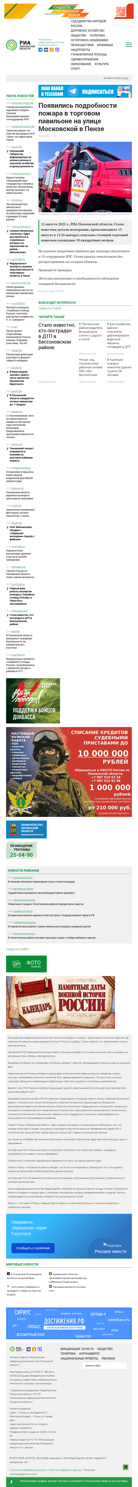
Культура (102, 64)
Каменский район (23, 877)
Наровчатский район (24, 922)
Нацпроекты (80, 50)
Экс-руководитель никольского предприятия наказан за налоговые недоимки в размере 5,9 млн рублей (20, 212)
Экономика (18, 488)
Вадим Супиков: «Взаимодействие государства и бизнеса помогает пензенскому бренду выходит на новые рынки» (19, 185)
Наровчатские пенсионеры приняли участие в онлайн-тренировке (18, 555)
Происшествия (82, 45)
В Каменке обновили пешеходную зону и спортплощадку (41, 881)
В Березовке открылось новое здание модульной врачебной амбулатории (20, 476)
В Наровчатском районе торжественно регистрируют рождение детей (49, 926)
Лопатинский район (24, 900)
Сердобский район (23, 888)
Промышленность (21, 173)
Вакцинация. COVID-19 (77, 1349)
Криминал (105, 45)
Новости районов (23, 870)
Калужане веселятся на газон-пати (67, 1289)
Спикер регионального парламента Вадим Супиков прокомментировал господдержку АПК (19, 113)
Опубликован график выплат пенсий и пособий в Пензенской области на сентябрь (74, 1480)
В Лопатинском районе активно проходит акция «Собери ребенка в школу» (52, 937)
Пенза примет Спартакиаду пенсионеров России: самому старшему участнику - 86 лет (18, 337)
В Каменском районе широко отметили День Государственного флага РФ (51, 915)
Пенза (125, 78)
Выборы (16, 631)
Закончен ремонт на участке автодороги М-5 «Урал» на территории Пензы (20, 135)
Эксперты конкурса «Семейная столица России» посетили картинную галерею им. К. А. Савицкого (20, 313)
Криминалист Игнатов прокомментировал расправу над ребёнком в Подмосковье (68, 1278)
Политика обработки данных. (65, 1470)
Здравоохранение (84, 59)
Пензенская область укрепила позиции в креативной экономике (19, 495)
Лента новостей (20, 96)
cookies (33, 1474)
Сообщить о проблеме (33, 1248)
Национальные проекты (79, 1358)
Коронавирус (89, 1353)
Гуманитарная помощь (89, 54)
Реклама (108, 1358)
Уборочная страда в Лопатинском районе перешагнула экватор (46, 904)
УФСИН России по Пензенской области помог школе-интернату (20, 574)
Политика (97, 35)
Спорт (75, 69)
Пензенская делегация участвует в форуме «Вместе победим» (19, 357)
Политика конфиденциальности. (29, 1470)
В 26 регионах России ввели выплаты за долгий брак (24, 1276)
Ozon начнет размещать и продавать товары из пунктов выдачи (24, 1291)
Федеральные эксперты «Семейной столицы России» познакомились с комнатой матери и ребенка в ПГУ (20, 665)
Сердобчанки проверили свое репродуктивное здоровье (41, 892)
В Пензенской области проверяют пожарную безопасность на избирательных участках (19, 641)
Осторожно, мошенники (89, 40)
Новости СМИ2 (49, 308)
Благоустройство (21, 283)
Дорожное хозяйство (87, 30)
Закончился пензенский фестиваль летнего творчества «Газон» (20, 512)
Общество (78, 35)
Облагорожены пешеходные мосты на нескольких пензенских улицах (19, 291)
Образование (81, 64)
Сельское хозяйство (22, 103)
